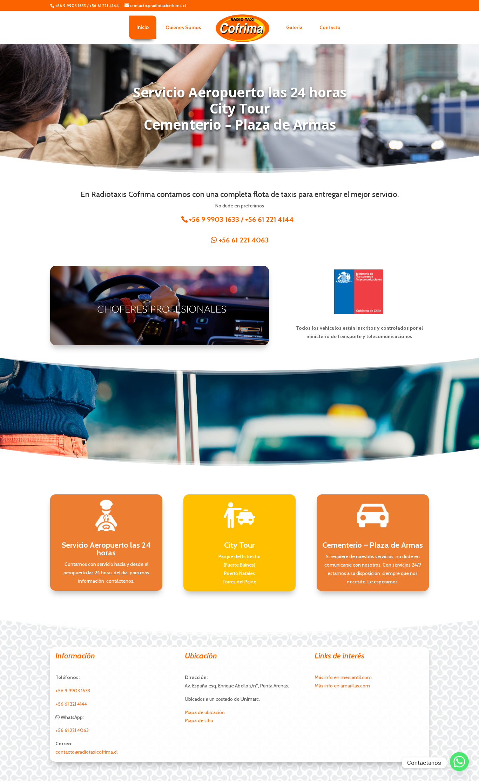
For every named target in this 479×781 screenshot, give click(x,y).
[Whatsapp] (459, 762)
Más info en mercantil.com (343, 677)
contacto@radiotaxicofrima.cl (86, 752)
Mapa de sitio (199, 720)
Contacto (329, 27)
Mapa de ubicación (205, 712)
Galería (294, 27)
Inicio (142, 27)
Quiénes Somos (183, 27)
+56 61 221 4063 (243, 240)
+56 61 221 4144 (104, 5)
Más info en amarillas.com (342, 686)
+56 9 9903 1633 (70, 5)
